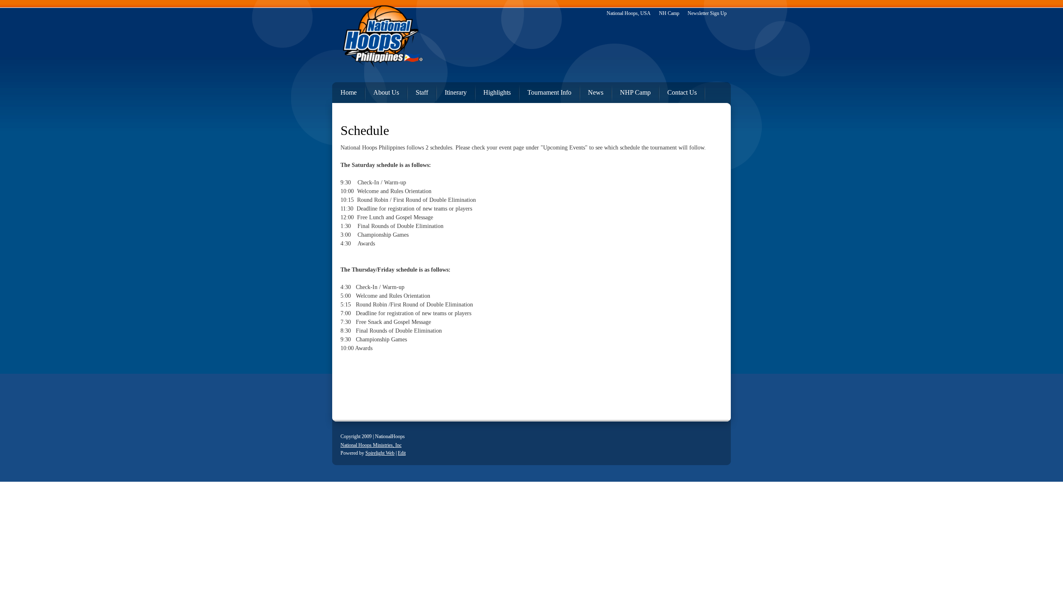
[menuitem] (344, 90)
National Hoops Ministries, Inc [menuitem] (371, 445)
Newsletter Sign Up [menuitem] (707, 13)
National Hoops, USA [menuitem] (629, 13)
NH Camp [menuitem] (669, 13)
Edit (402, 453)
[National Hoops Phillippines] (382, 39)
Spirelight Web (379, 453)
